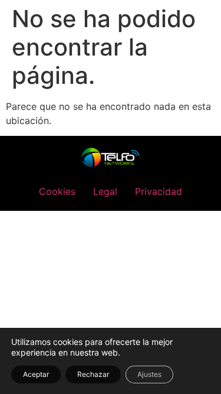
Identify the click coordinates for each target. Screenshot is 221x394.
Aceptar (36, 374)
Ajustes (149, 374)
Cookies (57, 191)
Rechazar (93, 374)
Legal (105, 191)
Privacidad (158, 191)
